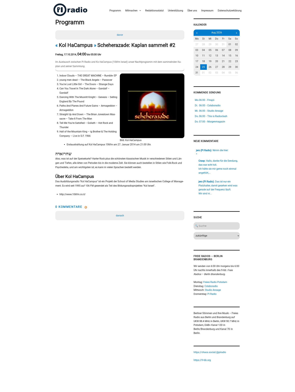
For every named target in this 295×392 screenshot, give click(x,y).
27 (196, 44)
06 (216, 50)
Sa (229, 38)
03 (196, 50)
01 (229, 44)
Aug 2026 (216, 32)
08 (229, 50)
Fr (223, 38)
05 (210, 50)
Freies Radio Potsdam (215, 282)
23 (236, 61)
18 (203, 61)
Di (203, 38)
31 (223, 44)
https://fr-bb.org (202, 360)
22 (229, 61)
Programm (115, 10)
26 (210, 67)
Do (216, 38)
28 (203, 44)
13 (216, 55)
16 (236, 55)
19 (210, 61)
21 (223, 61)
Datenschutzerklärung (230, 10)
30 (216, 44)
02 (236, 44)
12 (210, 55)
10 (196, 55)
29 (210, 44)
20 (216, 61)
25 (203, 67)
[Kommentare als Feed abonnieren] (119, 207)
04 (203, 50)
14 (223, 55)
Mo (197, 38)
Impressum (207, 10)
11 (203, 55)
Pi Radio (211, 294)
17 (196, 61)
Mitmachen (131, 10)
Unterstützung (175, 10)
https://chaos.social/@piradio (210, 352)
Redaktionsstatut (154, 10)
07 (223, 50)
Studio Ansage (213, 290)
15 (229, 55)
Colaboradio (211, 286)
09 (236, 50)
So (236, 38)
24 (196, 67)
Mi (210, 38)
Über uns (192, 10)
